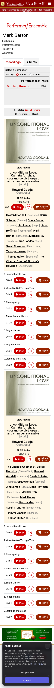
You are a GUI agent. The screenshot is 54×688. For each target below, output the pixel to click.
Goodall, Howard (18, 86)
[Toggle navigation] (49, 3)
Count (36, 74)
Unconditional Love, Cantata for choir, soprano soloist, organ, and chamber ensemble (23, 177)
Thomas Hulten (15, 256)
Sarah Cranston (16, 246)
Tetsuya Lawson (16, 251)
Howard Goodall (23, 189)
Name (23, 74)
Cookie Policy (37, 664)
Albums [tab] (31, 62)
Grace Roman (36, 220)
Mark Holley (36, 235)
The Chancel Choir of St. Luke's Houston (25, 261)
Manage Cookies (27, 673)
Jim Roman (24, 225)
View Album (23, 167)
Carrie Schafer (39, 476)
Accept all (27, 680)
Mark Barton (29, 492)
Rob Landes (26, 241)
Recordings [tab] (13, 62)
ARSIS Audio (23, 198)
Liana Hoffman (38, 486)
